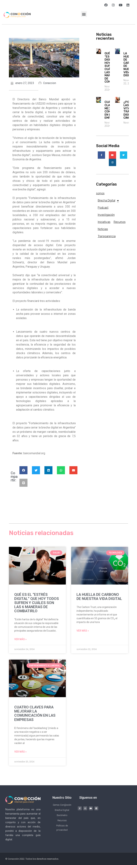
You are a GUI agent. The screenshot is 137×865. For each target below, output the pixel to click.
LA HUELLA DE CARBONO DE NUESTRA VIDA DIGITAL (99, 596)
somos (100, 193)
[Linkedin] (128, 5)
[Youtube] (120, 5)
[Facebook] (106, 5)
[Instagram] (113, 5)
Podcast (103, 207)
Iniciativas (104, 222)
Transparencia (107, 236)
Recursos (120, 222)
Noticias (103, 229)
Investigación (106, 214)
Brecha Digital (106, 200)
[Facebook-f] (80, 808)
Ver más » (20, 639)
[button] (84, 14)
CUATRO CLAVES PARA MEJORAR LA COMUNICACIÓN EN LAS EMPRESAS (34, 713)
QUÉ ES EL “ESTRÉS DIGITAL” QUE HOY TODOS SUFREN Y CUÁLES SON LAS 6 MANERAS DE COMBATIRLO (36, 602)
